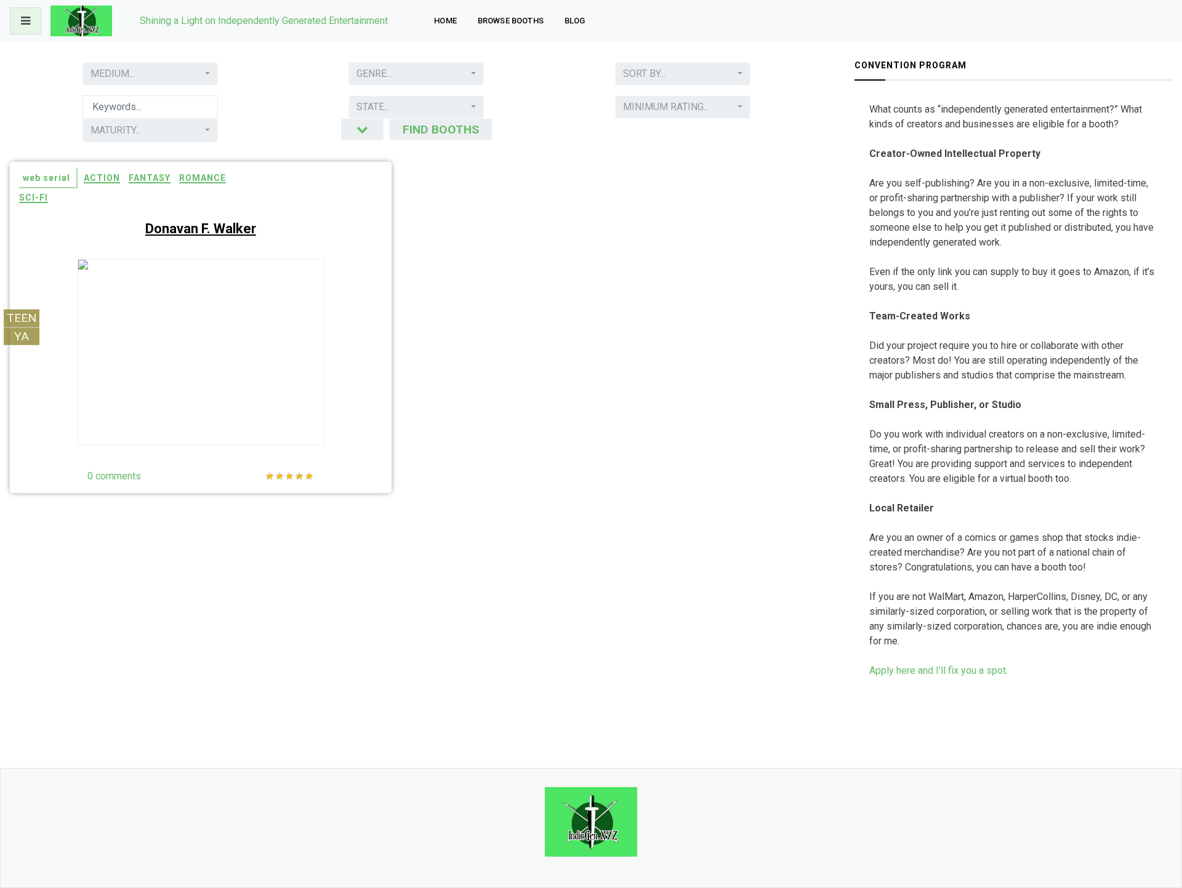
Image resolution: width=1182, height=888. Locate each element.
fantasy (150, 178)
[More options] (362, 129)
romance (202, 178)
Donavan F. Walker (200, 228)
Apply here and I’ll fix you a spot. (938, 670)
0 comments (114, 476)
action (102, 178)
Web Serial (46, 178)
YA (21, 336)
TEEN (21, 317)
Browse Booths (511, 20)
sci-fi (33, 197)
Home (445, 20)
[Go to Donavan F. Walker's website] (287, 410)
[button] (150, 74)
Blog (575, 20)
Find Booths (441, 129)
